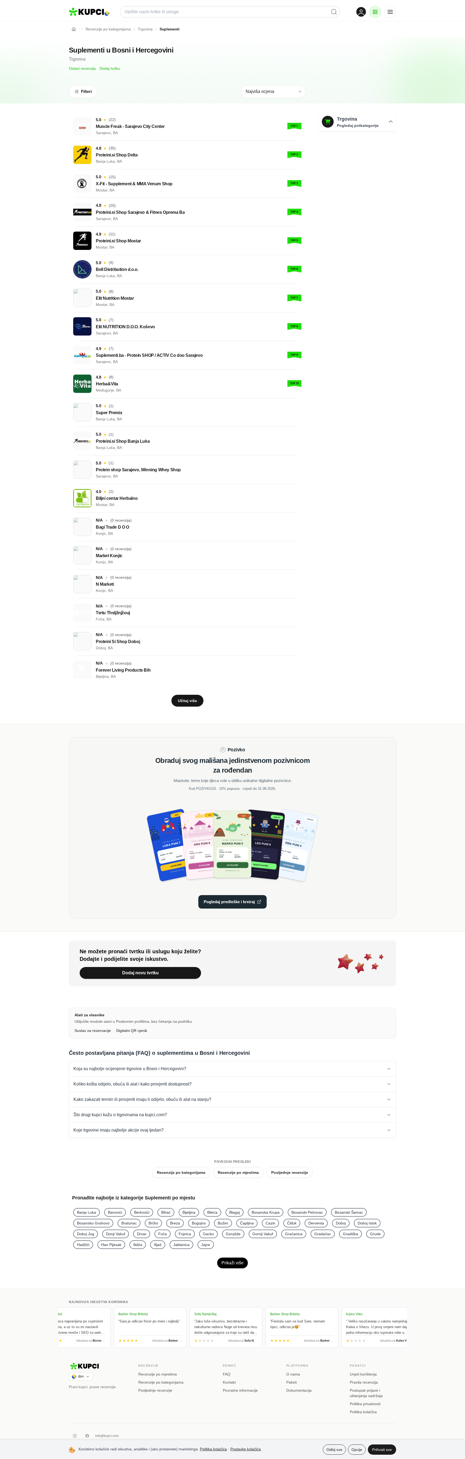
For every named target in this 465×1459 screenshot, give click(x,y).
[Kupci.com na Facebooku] (87, 1436)
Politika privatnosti (365, 1404)
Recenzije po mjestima (238, 1172)
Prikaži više (232, 1263)
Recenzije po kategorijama (181, 1172)
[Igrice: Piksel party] (259, 844)
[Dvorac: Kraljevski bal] (205, 844)
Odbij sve (334, 1449)
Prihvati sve (382, 1449)
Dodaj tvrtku (110, 68)
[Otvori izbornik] (390, 12)
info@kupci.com (107, 1436)
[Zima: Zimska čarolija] (286, 844)
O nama (293, 1374)
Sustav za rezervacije (93, 1030)
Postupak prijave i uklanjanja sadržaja (366, 1393)
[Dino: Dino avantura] (232, 844)
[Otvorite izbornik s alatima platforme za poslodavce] (375, 12)
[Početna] (74, 29)
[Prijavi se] (361, 12)
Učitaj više (187, 701)
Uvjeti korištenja (363, 1374)
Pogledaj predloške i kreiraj (229, 901)
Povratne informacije (240, 1390)
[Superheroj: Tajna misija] (179, 844)
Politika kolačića (363, 1412)
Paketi (291, 1382)
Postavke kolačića (245, 1449)
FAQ (226, 1374)
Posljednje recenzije (289, 1172)
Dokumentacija (299, 1390)
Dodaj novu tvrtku (140, 973)
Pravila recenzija (364, 1382)
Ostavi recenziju (82, 68)
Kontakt (229, 1382)
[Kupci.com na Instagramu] (75, 1436)
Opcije (356, 1449)
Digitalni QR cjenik (131, 1030)
